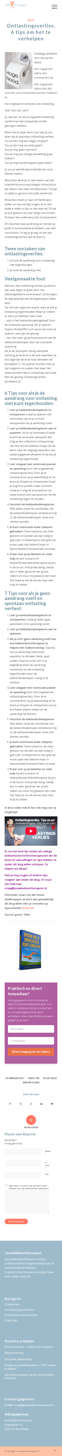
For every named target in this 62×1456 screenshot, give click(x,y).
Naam (48, 1152)
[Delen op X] (20, 1103)
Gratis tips (11, 1320)
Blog (31, 20)
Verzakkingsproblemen (19, 1310)
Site (47, 1174)
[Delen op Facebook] (10, 1103)
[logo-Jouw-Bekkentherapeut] (26, 5)
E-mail (47, 1165)
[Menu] (52, 6)
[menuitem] (52, 6)
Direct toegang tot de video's (31, 1051)
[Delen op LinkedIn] (41, 1103)
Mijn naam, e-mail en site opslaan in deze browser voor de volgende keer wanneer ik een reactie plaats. (29, 1188)
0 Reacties (34, 1078)
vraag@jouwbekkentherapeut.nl (34, 1405)
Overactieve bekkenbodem (21, 1315)
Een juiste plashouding (18, 1359)
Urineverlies (12, 1304)
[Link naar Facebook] (54, 1450)
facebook (28, 908)
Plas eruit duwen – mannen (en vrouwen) (29, 1346)
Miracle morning (14, 1353)
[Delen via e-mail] (52, 1103)
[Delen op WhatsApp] (31, 1103)
